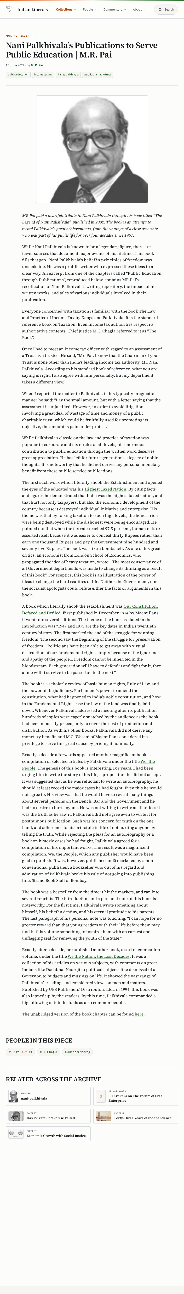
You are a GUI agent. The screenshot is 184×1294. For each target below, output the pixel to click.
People (88, 9)
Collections (64, 9)
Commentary (113, 9)
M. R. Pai (37, 65)
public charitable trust (97, 75)
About (137, 9)
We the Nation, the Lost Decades (99, 956)
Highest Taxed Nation (105, 489)
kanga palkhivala (68, 75)
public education (18, 75)
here (139, 1014)
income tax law (43, 75)
